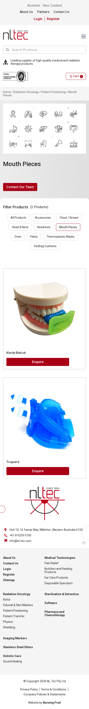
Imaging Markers (15, 638)
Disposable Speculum (58, 583)
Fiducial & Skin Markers (18, 605)
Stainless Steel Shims (18, 647)
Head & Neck (20, 227)
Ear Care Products (56, 577)
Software (50, 603)
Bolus (6, 599)
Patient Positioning (53, 92)
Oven (17, 236)
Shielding (9, 627)
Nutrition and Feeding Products (58, 570)
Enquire (37, 362)
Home (7, 92)
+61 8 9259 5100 (20, 535)
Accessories (43, 217)
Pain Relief (51, 563)
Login (38, 19)
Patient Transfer (14, 616)
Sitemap (8, 580)
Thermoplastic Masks (60, 236)
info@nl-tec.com (20, 541)
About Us (26, 12)
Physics (8, 621)
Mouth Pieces (68, 227)
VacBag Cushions (45, 246)
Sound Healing (12, 661)
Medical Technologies (59, 557)
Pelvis (34, 236)
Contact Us (61, 12)
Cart (77, 76)
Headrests (44, 227)
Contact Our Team (20, 187)
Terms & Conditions (53, 689)
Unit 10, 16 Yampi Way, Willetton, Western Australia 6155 (46, 529)
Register (53, 19)
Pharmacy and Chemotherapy (54, 613)
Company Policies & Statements (45, 694)
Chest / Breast (69, 217)
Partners (43, 12)
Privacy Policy (29, 689)
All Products (18, 217)
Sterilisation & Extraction (61, 594)
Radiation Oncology (26, 92)
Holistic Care (12, 656)
